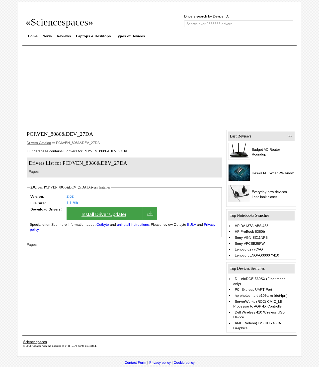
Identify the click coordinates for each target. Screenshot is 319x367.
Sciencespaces (35, 342)
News (47, 36)
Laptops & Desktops (93, 36)
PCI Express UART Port (253, 290)
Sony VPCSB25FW (250, 244)
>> (290, 136)
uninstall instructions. (133, 224)
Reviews (64, 36)
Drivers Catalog (39, 143)
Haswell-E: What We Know (273, 173)
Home (33, 36)
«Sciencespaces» (59, 22)
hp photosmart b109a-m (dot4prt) (261, 296)
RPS (70, 345)
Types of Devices (130, 36)
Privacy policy (160, 362)
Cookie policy (184, 362)
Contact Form (135, 362)
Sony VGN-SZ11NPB (251, 238)
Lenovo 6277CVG (249, 249)
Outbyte (102, 224)
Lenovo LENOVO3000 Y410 (257, 255)
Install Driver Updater (103, 214)
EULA (191, 224)
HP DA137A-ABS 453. (252, 226)
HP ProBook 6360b (250, 232)
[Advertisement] (159, 85)
